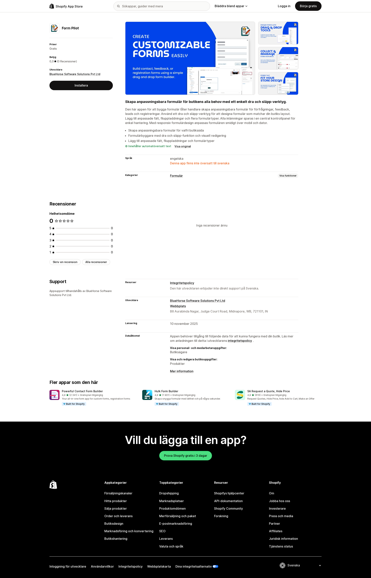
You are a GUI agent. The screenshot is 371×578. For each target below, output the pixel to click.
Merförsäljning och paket (177, 516)
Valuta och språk (171, 546)
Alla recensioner (96, 262)
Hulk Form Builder (166, 391)
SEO (162, 531)
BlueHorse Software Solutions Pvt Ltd (74, 74)
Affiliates (275, 531)
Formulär (176, 176)
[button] (92, 398)
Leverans (166, 539)
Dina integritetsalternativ (193, 566)
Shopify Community (228, 508)
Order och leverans (118, 516)
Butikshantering (115, 539)
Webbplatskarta (159, 566)
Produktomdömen (172, 508)
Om (271, 493)
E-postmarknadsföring (175, 523)
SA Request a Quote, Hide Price (268, 391)
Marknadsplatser (171, 501)
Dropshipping (169, 493)
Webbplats (178, 306)
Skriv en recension (65, 262)
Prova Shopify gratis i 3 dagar (185, 455)
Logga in (284, 6)
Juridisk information (283, 539)
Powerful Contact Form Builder (82, 391)
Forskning (221, 516)
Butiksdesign (113, 523)
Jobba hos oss (279, 501)
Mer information (181, 371)
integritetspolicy (240, 341)
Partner (274, 523)
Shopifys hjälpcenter (229, 493)
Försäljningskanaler (118, 493)
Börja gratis (308, 6)
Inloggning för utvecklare (67, 566)
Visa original (182, 146)
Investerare (277, 508)
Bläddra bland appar (229, 6)
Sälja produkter (115, 508)
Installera (81, 85)
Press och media (281, 516)
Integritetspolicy (182, 283)
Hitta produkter (115, 501)
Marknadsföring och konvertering (128, 531)
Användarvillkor (102, 566)
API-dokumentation (228, 501)
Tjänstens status (281, 546)
